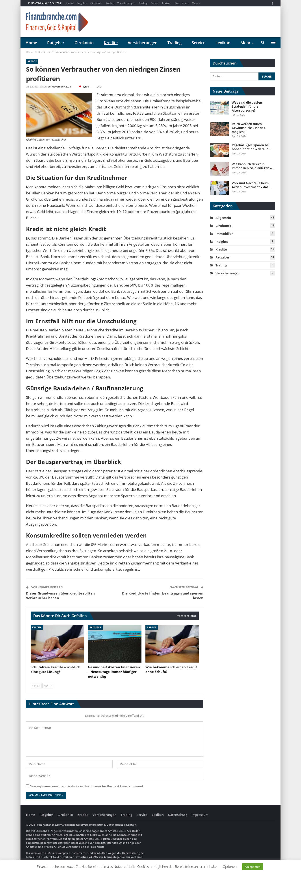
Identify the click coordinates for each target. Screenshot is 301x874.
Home (69, 3)
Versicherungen (126, 3)
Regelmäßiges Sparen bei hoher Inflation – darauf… (251, 147)
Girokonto (96, 3)
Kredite (110, 3)
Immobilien (224, 234)
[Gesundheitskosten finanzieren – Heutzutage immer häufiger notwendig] (114, 644)
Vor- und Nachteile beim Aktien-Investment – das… (251, 185)
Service (155, 3)
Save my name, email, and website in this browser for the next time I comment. (87, 786)
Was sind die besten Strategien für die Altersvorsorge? (247, 106)
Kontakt (130, 824)
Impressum (199, 815)
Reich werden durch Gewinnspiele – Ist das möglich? (248, 128)
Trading (143, 3)
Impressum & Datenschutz (106, 824)
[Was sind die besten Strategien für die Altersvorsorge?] (219, 108)
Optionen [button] (230, 866)
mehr (195, 3)
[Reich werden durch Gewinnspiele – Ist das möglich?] (219, 129)
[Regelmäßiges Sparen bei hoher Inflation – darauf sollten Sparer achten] (219, 150)
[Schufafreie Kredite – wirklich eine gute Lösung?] (57, 644)
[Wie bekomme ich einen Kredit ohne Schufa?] (172, 644)
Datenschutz (182, 3)
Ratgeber (82, 3)
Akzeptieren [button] (252, 867)
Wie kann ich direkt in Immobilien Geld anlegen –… (253, 166)
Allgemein (223, 218)
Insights (222, 241)
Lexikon (166, 3)
